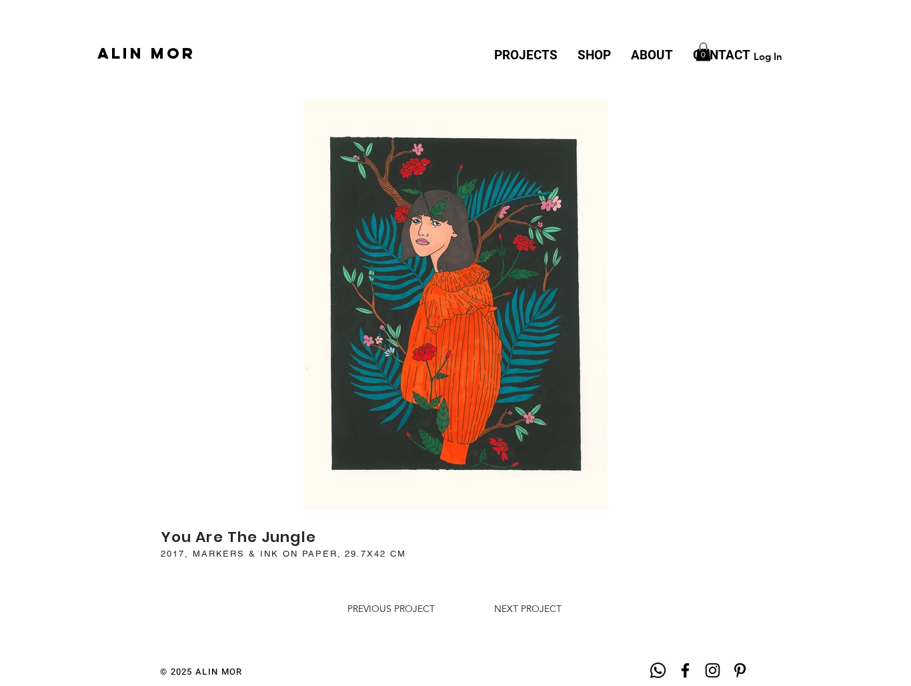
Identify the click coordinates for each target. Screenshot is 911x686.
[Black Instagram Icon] (712, 670)
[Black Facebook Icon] (685, 670)
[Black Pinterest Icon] (740, 670)
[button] (703, 52)
